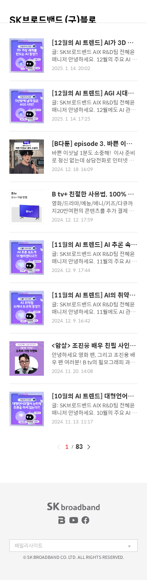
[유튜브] (74, 520)
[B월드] (62, 520)
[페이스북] (85, 520)
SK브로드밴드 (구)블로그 (52, 24)
